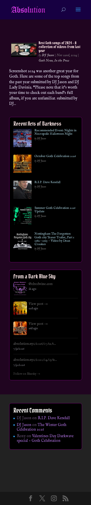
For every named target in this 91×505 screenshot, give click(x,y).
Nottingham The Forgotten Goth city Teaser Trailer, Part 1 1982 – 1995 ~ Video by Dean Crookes (54, 239)
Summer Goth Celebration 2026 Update (54, 209)
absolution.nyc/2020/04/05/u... (35, 360)
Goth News (46, 60)
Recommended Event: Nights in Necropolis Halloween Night (55, 132)
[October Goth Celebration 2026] (22, 165)
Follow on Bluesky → (26, 374)
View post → (38, 304)
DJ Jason (48, 55)
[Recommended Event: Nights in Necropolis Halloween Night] (22, 139)
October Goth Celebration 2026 (55, 156)
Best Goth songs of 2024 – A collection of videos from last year (59, 46)
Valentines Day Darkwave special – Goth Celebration (45, 438)
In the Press (61, 60)
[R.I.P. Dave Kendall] (22, 191)
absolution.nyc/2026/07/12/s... (34, 344)
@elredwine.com (41, 284)
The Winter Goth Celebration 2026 (41, 427)
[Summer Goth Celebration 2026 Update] (22, 216)
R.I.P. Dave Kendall (47, 182)
